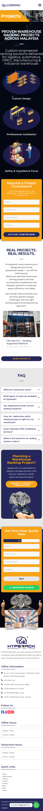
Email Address (10, 218)
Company (8, 225)
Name (7, 202)
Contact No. (9, 210)
